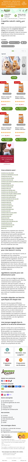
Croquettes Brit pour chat (6, 223)
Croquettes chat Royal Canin (7, 186)
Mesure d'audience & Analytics (9, 454)
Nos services (5, 413)
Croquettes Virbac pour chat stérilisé (9, 212)
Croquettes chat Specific (6, 204)
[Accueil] (2, 19)
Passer (23, 51)
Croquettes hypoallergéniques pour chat (9, 174)
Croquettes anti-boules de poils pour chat (9, 198)
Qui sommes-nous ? (8, 401)
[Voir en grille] (22, 42)
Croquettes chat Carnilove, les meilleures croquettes (12, 181)
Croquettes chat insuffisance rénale (8, 195)
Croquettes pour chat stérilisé (7, 173)
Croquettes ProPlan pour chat (7, 185)
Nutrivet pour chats (5, 217)
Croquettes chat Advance (6, 207)
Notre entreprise (7, 398)
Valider (14, 78)
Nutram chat (4, 228)
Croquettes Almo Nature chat (7, 209)
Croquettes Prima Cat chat (6, 226)
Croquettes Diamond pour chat (7, 224)
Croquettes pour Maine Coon (7, 205)
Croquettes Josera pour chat (7, 219)
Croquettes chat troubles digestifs (8, 197)
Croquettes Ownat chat (6, 216)
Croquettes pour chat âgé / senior (8, 190)
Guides (4, 422)
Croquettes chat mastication (7, 200)
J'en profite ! (24, 4)
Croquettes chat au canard (6, 214)
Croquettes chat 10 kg (5, 211)
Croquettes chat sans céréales (7, 178)
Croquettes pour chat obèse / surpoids (9, 192)
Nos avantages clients (8, 426)
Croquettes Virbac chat (6, 188)
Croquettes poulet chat (6, 202)
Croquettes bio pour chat (6, 176)
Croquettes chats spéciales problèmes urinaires (11, 193)
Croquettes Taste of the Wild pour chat (9, 221)
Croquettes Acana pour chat (7, 179)
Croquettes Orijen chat (6, 183)
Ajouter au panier (7, 108)
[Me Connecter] (23, 11)
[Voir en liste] (25, 42)
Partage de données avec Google (9, 453)
